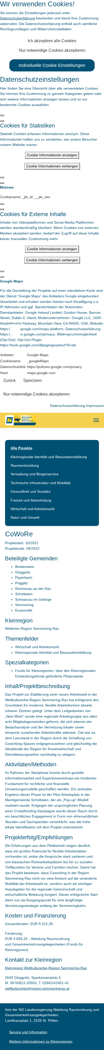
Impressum (95, 406)
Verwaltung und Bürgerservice (35, 474)
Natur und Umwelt (25, 517)
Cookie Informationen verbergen (52, 166)
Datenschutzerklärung (17, 18)
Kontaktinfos (17, 330)
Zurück (9, 380)
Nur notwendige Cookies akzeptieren (52, 50)
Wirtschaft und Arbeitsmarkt (33, 509)
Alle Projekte (21, 448)
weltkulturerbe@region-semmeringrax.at (37, 988)
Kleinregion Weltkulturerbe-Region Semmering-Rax (46, 968)
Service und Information (28, 1032)
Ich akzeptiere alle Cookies (52, 41)
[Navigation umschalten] (96, 420)
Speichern (32, 380)
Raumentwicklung (25, 465)
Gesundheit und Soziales (30, 491)
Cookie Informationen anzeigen (52, 155)
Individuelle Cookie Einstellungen (52, 65)
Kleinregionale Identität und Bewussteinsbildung (49, 457)
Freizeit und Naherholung (31, 500)
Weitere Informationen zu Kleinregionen (40, 1041)
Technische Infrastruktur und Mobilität (40, 483)
